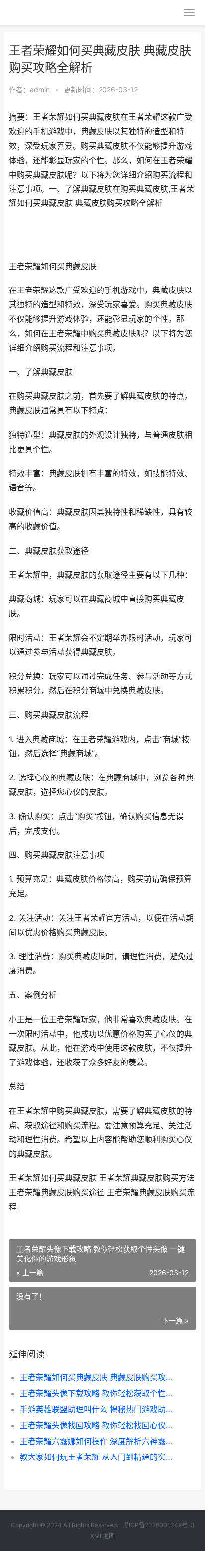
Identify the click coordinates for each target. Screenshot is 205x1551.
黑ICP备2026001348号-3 (159, 1525)
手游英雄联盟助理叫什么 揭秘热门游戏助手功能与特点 (99, 1409)
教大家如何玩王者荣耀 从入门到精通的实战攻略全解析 (99, 1457)
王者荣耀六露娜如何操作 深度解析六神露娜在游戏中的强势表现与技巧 (99, 1441)
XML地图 (102, 1536)
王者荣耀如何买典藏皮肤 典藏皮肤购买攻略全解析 (99, 1377)
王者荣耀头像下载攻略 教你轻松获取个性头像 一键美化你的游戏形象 (99, 1393)
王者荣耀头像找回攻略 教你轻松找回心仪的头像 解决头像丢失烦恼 (99, 1425)
